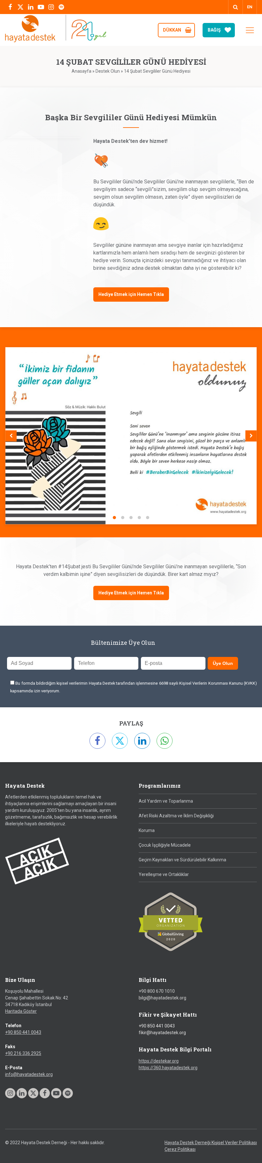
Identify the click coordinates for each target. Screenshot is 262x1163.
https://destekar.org (159, 1061)
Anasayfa (81, 71)
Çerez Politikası (180, 1149)
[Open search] (235, 7)
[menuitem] (250, 7)
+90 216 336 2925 (23, 1053)
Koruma (147, 830)
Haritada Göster (21, 1011)
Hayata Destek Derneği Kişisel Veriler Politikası (211, 1142)
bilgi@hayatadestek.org (162, 997)
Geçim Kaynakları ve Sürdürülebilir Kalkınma (182, 859)
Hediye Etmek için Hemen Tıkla (131, 294)
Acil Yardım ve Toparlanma (166, 801)
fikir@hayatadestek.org (162, 1032)
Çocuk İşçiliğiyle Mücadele (165, 845)
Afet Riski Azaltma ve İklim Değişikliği (176, 815)
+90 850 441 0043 (23, 1032)
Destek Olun (108, 71)
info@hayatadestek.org (29, 1074)
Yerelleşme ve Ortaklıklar (164, 874)
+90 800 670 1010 (157, 991)
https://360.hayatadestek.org (168, 1067)
